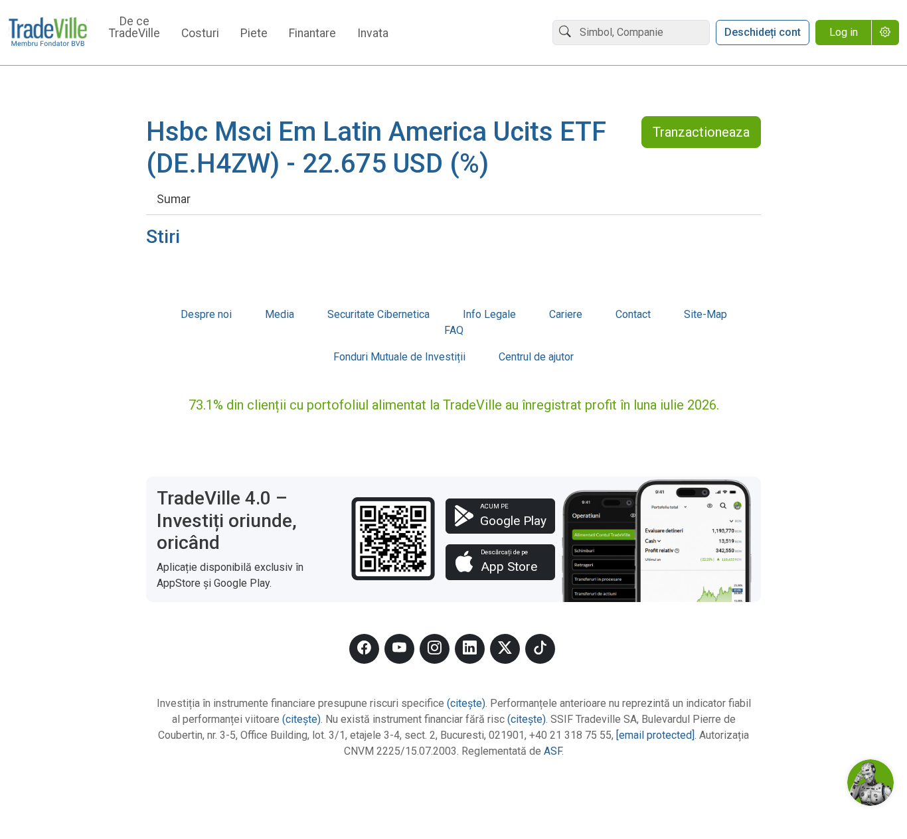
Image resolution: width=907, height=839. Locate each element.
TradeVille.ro (48, 32)
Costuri (200, 34)
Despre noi (206, 314)
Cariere (565, 314)
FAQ (453, 330)
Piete (254, 34)
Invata (372, 34)
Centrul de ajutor (536, 356)
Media (279, 314)
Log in (843, 32)
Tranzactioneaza (701, 132)
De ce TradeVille (134, 28)
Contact (633, 314)
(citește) (466, 703)
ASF (553, 751)
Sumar (174, 199)
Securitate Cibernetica (378, 314)
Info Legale (489, 314)
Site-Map (705, 314)
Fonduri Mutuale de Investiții (399, 356)
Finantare (312, 34)
